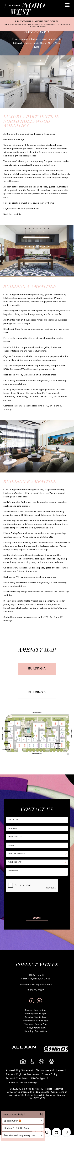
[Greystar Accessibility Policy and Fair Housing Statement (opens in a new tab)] (37, 1061)
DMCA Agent (38, 1078)
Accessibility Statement (19, 1070)
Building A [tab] (37, 668)
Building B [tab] (37, 692)
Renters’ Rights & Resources (22, 1074)
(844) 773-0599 (36, 990)
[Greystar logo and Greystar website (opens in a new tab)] (56, 1049)
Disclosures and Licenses (50, 1070)
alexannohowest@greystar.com (36, 984)
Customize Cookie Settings (21, 1082)
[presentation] (32, 885)
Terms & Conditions (17, 1078)
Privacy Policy (49, 1074)
